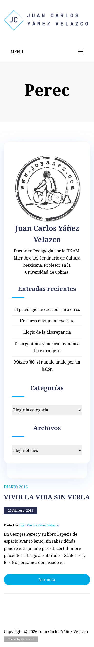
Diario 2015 (16, 487)
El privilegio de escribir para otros (47, 309)
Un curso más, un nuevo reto (47, 321)
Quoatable (27, 639)
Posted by (31, 525)
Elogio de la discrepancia (47, 332)
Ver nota (47, 579)
